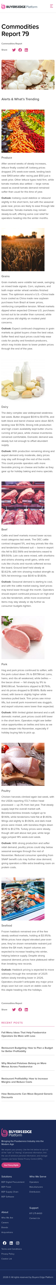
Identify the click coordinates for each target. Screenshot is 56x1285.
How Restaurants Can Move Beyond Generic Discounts (27, 1095)
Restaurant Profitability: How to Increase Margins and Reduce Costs (24, 1080)
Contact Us (34, 1218)
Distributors (34, 1191)
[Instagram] (17, 1243)
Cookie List (6, 1258)
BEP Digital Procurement (13, 1182)
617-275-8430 (35, 1213)
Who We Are (7, 1217)
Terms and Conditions (11, 1249)
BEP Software (7, 1196)
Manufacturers (36, 1186)
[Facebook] (4, 1243)
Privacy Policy (7, 1253)
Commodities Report (11, 43)
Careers (5, 1222)
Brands (4, 1227)
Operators (34, 1182)
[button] (52, 6)
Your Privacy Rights (11, 1165)
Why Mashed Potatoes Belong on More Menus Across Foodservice (23, 1064)
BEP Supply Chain (9, 1191)
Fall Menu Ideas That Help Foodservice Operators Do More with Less (23, 1034)
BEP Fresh (6, 1186)
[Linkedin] (11, 1243)
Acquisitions (7, 1232)
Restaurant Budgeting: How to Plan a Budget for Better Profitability (27, 1049)
